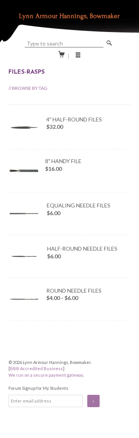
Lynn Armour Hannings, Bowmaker (69, 16)
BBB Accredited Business (36, 368)
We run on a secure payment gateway (45, 374)
